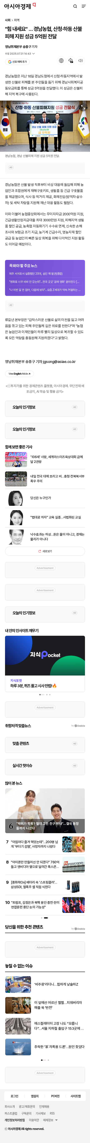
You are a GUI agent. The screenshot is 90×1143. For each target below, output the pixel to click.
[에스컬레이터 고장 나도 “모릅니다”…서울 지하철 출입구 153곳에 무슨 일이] (18, 1033)
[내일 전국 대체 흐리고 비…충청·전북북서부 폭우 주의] (16, 485)
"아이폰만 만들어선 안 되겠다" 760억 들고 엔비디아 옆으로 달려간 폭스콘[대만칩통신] (35, 867)
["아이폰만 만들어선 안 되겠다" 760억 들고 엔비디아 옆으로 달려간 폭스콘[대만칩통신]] (73, 871)
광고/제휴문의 (27, 1106)
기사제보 (41, 1113)
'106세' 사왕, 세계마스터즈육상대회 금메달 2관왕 (56, 459)
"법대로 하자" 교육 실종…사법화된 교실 (55, 517)
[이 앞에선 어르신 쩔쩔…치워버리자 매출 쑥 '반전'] (18, 1012)
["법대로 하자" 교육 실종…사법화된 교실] (16, 524)
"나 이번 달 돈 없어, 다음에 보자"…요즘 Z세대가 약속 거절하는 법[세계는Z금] (45, 290)
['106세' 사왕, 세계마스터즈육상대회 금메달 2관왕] (16, 466)
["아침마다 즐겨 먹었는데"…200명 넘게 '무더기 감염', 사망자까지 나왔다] (73, 851)
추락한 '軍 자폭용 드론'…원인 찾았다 (59, 1047)
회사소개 (10, 1106)
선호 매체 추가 (19, 61)
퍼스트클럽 (11, 1113)
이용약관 (34, 1120)
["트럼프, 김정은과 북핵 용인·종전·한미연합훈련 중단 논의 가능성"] (73, 912)
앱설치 (35, 1096)
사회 (7, 20)
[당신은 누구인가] (16, 504)
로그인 (14, 1096)
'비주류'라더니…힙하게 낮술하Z (56, 984)
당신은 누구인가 (40, 498)
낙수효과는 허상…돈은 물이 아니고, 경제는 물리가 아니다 (57, 536)
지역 (16, 20)
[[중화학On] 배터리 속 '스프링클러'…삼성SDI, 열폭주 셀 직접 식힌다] (73, 891)
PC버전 (55, 1096)
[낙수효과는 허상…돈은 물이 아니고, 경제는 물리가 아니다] (16, 543)
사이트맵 (76, 1096)
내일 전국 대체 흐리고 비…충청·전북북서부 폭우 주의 (57, 478)
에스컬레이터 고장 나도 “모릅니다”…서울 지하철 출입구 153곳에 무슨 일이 (59, 1026)
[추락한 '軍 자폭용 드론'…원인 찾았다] (18, 1054)
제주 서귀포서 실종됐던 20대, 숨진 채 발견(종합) (35, 273)
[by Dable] (78, 929)
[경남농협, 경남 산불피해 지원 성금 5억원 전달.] (45, 126)
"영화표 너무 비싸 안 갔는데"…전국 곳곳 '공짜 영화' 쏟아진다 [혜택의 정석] (45, 281)
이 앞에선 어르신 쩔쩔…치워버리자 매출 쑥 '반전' (58, 1005)
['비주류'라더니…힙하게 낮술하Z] (18, 991)
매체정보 (48, 1120)
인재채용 (44, 1106)
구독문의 (26, 1113)
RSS (52, 1113)
